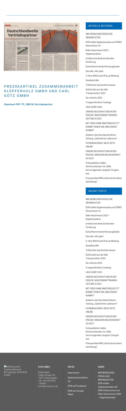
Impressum (73, 372)
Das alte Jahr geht (94, 71)
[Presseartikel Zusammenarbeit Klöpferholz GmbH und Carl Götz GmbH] (42, 46)
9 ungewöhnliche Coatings (98, 102)
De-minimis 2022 (94, 98)
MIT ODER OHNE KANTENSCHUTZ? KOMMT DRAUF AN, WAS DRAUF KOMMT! (102, 127)
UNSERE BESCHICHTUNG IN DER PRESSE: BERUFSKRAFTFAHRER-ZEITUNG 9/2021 (102, 115)
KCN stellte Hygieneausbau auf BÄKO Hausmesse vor (109, 387)
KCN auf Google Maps (76, 392)
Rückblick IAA (92, 80)
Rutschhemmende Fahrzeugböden (103, 66)
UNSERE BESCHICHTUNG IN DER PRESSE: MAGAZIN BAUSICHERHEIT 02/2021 (103, 155)
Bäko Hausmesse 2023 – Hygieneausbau (109, 396)
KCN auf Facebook (77, 386)
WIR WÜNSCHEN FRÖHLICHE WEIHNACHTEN (106, 376)
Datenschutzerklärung (78, 379)
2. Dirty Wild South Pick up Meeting (102, 76)
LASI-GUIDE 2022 (94, 107)
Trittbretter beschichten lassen (101, 85)
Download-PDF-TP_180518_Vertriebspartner (28, 104)
